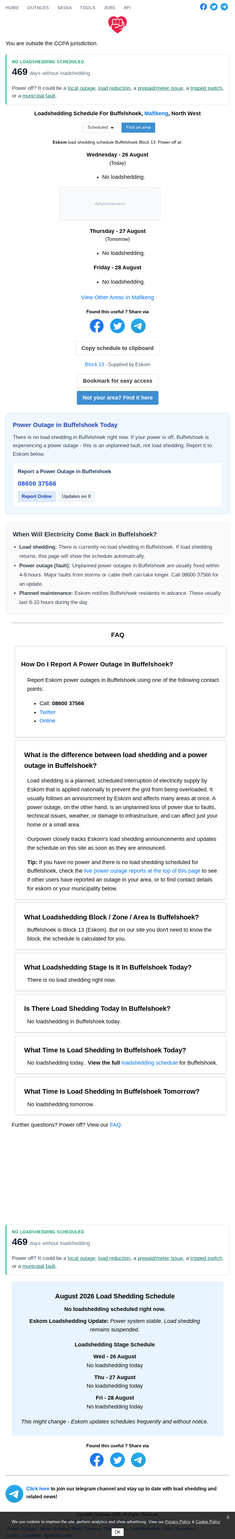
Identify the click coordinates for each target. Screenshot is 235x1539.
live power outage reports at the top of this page (142, 871)
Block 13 (94, 364)
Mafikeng (156, 113)
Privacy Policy (178, 1521)
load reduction (114, 88)
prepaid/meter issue (160, 88)
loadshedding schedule (149, 1063)
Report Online (37, 496)
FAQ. (116, 1125)
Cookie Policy (208, 1521)
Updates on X (76, 496)
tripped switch (206, 88)
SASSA (64, 7)
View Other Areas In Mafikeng (117, 297)
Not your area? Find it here (118, 398)
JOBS (109, 7)
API (127, 7)
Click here (38, 1488)
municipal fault (38, 96)
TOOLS (87, 7)
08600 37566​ (37, 483)
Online (47, 721)
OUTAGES (38, 7)
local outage (81, 88)
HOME (12, 7)
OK (118, 1532)
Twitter (47, 712)
